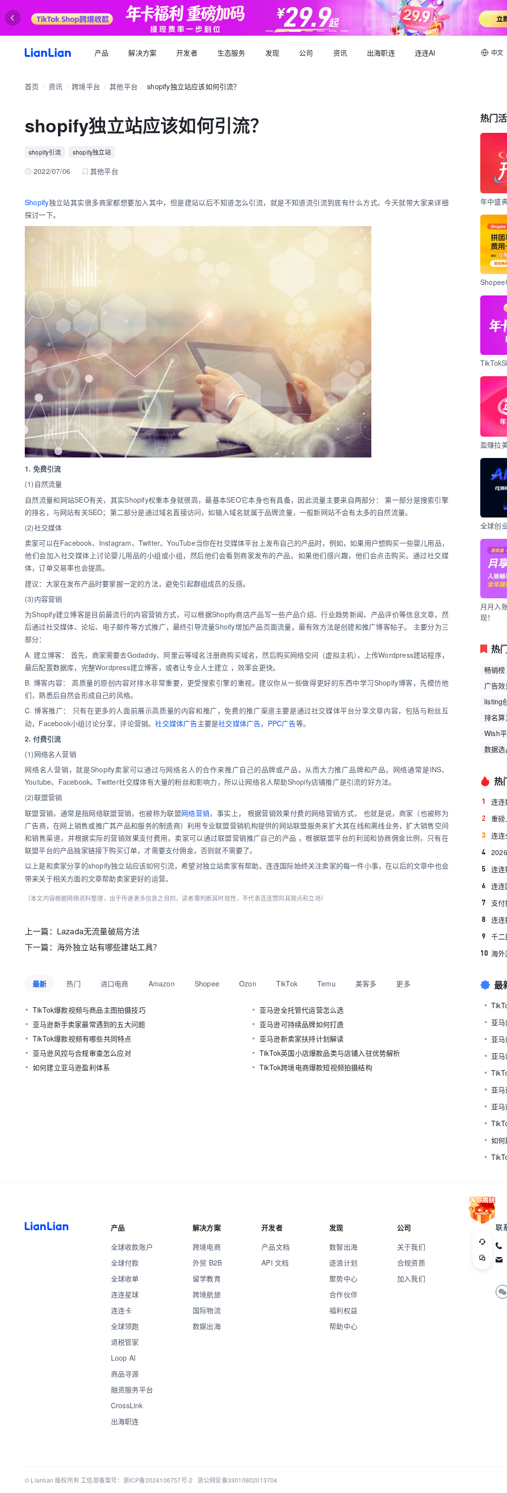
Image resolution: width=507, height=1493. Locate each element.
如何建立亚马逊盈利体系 (71, 1067)
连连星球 (125, 1294)
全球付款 (125, 1262)
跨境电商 (207, 1247)
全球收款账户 (132, 1247)
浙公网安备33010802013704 (238, 1480)
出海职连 (381, 52)
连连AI (425, 52)
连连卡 (121, 1310)
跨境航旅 (207, 1294)
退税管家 (125, 1342)
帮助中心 (343, 1326)
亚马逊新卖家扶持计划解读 (301, 1038)
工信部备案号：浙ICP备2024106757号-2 (137, 1480)
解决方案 (142, 52)
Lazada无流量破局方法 (98, 931)
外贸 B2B (207, 1262)
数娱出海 (207, 1326)
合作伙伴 (343, 1294)
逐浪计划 (343, 1262)
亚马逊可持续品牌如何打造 (301, 1024)
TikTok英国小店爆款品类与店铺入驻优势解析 (330, 1053)
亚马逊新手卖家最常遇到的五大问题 (89, 1024)
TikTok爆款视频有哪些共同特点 (82, 1038)
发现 (272, 52)
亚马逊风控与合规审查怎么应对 (82, 1053)
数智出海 (343, 1247)
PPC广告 (282, 723)
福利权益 (343, 1310)
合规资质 (411, 1262)
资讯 (340, 52)
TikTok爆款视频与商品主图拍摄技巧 (89, 1010)
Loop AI (123, 1358)
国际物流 (207, 1310)
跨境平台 (86, 86)
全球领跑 (125, 1326)
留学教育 (207, 1278)
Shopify (37, 202)
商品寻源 (125, 1373)
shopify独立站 (92, 152)
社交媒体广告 (176, 723)
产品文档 (275, 1247)
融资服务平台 (132, 1389)
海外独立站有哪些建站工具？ (109, 947)
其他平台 (123, 86)
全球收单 (125, 1278)
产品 (101, 52)
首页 (48, 52)
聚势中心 (343, 1278)
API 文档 (275, 1262)
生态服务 (231, 52)
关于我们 (411, 1247)
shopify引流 (45, 152)
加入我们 (411, 1278)
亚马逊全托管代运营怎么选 (301, 1010)
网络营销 (195, 813)
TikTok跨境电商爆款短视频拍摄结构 (315, 1067)
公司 (306, 52)
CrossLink (127, 1405)
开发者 (187, 52)
